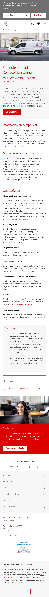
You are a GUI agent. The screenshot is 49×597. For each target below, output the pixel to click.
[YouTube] (31, 467)
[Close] (45, 3)
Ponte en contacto (15, 448)
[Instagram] (24, 467)
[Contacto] (38, 23)
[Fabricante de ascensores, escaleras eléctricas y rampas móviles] (5, 23)
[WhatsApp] (32, 23)
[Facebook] (37, 467)
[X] (18, 467)
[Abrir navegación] (44, 23)
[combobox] (16, 15)
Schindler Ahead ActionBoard (23, 304)
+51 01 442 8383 (12, 536)
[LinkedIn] (12, 467)
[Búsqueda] (26, 23)
